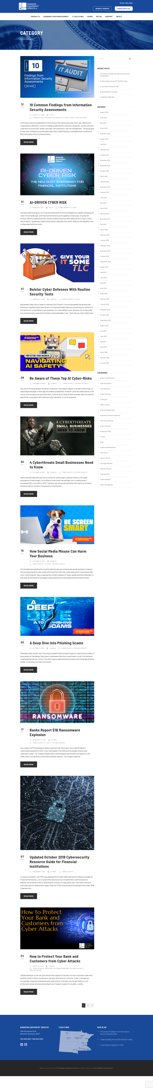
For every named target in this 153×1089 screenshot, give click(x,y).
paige (52, 115)
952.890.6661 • (26, 1039)
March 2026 (104, 128)
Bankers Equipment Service (69, 1068)
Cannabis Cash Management (56, 16)
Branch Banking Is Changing (109, 92)
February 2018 (104, 358)
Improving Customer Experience (57, 968)
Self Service (104, 453)
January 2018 (104, 363)
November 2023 (105, 165)
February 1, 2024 (39, 299)
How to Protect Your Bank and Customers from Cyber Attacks (55, 958)
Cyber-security (38, 117)
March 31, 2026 (38, 207)
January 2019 (104, 304)
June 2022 (103, 197)
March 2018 (103, 352)
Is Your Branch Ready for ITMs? (109, 86)
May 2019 (103, 283)
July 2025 (103, 144)
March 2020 (104, 229)
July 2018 (103, 331)
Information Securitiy (53, 117)
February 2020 (104, 235)
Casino (90, 16)
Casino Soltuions (105, 394)
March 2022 (104, 208)
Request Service (102, 9)
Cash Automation (105, 383)
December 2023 (105, 160)
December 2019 (105, 245)
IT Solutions (77, 16)
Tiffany (54, 740)
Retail (99, 16)
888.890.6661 (37, 1039)
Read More (29, 142)
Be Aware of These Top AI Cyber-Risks (61, 378)
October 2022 (104, 192)
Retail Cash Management (108, 447)
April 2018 (103, 347)
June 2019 (103, 277)
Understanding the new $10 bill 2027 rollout (114, 81)
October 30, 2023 (39, 472)
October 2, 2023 (38, 648)
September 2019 (105, 261)
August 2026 (104, 112)
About (119, 16)
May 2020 (103, 224)
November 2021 (105, 219)
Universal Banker (105, 479)
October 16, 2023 (39, 561)
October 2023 (104, 171)
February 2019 (104, 299)
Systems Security (81, 383)
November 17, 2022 (39, 740)
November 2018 (105, 310)
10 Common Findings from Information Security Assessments (61, 107)
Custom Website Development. (103, 1068)
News (72, 117)
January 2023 (104, 181)
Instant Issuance (105, 426)
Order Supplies (123, 9)
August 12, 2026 (38, 115)
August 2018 (104, 326)
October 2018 (104, 315)
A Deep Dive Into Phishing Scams (56, 642)
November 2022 (105, 187)
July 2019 (103, 272)
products (35, 16)
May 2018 (103, 342)
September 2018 (105, 320)
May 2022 (103, 203)
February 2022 (104, 213)
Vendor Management (106, 485)
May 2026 (103, 123)
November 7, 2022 (39, 871)
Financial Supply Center (107, 410)
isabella (53, 299)
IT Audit (66, 117)
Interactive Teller (105, 431)
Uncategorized (81, 117)
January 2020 (104, 240)
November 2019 (105, 251)
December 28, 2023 (39, 383)
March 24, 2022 (38, 966)
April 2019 (103, 288)
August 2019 (104, 267)
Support (109, 16)
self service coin (105, 458)
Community (103, 399)
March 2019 (103, 293)
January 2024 (104, 155)
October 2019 (104, 256)
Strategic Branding (106, 463)
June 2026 (103, 117)
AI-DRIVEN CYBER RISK (48, 202)
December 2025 (105, 133)
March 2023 (104, 176)
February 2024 (104, 149)
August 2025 (104, 139)
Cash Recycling (105, 389)
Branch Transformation (107, 378)
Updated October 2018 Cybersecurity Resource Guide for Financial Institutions (60, 862)
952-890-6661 (127, 3)
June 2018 (103, 336)
